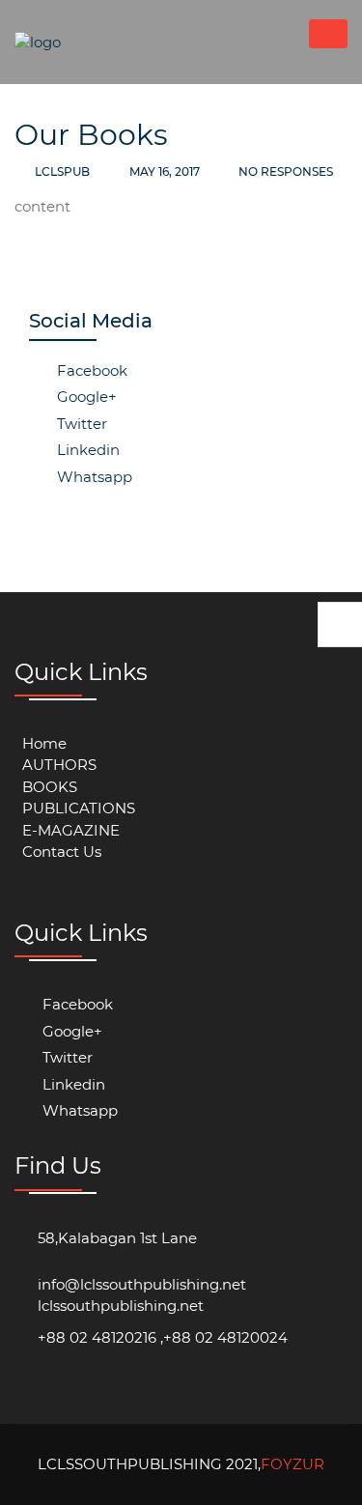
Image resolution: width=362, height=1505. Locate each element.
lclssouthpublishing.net (121, 1305)
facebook (90, 370)
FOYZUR (292, 1464)
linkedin (86, 449)
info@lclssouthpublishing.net (142, 1284)
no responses (284, 171)
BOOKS (49, 787)
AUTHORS (59, 764)
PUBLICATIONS (78, 808)
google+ (85, 396)
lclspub (62, 171)
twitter (80, 423)
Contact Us (61, 851)
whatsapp (92, 477)
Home (44, 743)
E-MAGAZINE (71, 830)
